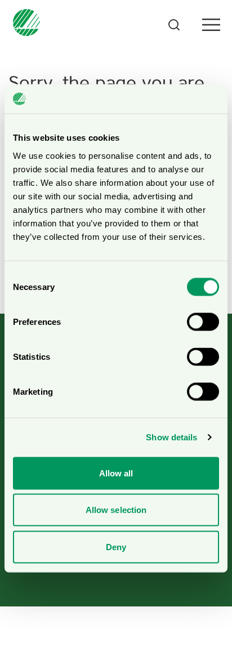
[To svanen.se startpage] (24, 25)
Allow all (116, 473)
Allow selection (116, 510)
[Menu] (211, 25)
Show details (171, 437)
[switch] (203, 322)
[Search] (174, 25)
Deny (116, 546)
